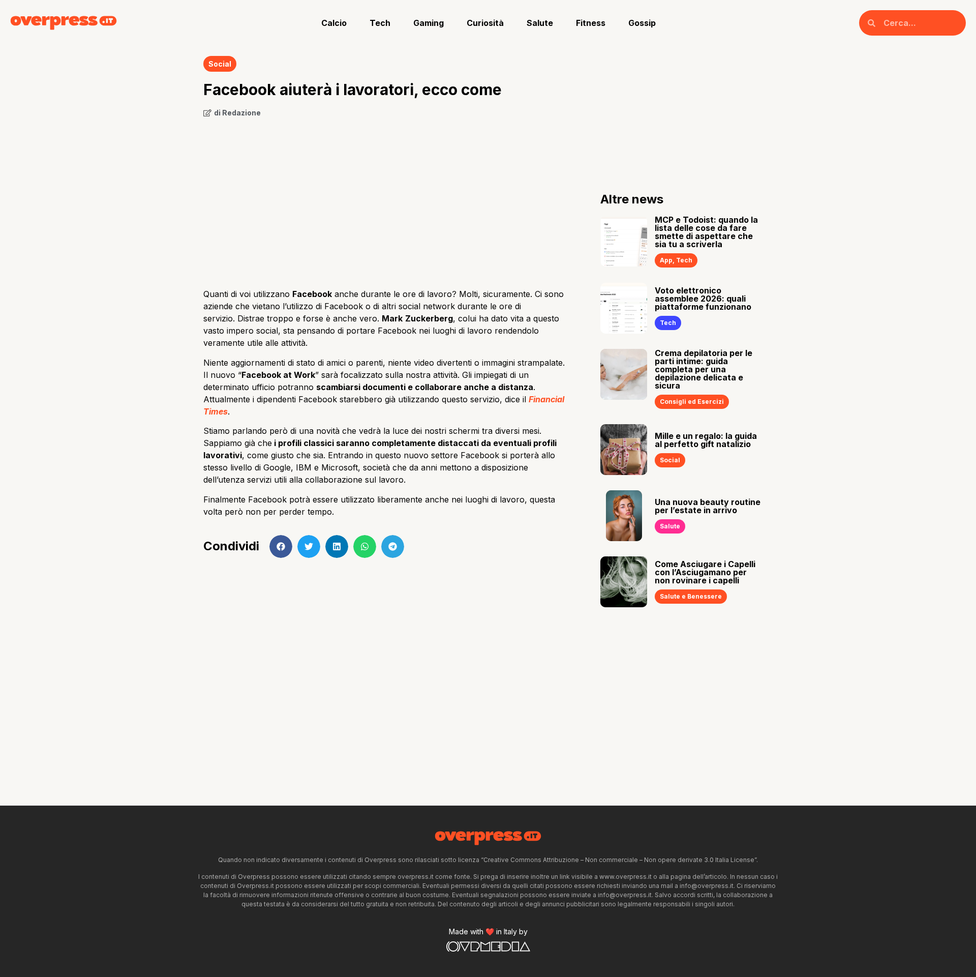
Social (219, 64)
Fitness (590, 23)
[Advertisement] (386, 199)
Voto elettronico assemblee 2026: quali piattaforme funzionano (703, 298)
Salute (540, 23)
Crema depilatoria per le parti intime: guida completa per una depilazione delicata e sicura (703, 369)
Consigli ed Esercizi (692, 401)
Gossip (642, 23)
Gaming (428, 23)
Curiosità (485, 23)
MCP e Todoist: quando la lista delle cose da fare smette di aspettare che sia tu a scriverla (706, 232)
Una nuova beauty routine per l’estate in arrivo (707, 506)
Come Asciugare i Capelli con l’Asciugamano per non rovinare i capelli (705, 572)
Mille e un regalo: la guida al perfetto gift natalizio (706, 440)
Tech (380, 23)
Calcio (334, 23)
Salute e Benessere (691, 596)
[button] (280, 546)
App (666, 260)
